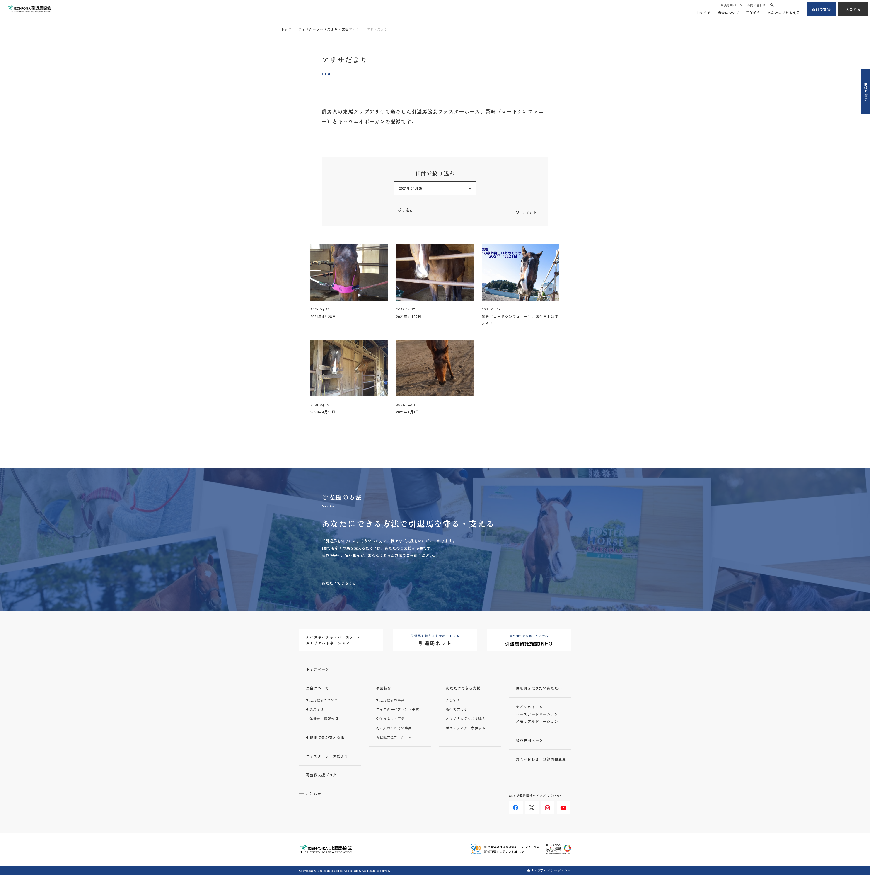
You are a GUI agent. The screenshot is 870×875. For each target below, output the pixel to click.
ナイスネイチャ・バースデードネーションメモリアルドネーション (537, 714)
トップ (286, 29)
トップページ (317, 669)
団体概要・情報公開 (322, 718)
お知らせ (703, 12)
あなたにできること (339, 583)
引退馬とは (315, 709)
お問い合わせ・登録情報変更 (541, 759)
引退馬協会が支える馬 (325, 737)
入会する (853, 9)
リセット (529, 212)
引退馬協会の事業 (390, 700)
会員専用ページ (731, 5)
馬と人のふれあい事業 (394, 728)
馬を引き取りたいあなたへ (539, 688)
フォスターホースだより (327, 756)
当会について (728, 12)
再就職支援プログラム (394, 737)
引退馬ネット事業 (390, 718)
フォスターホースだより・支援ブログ (329, 29)
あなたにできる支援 (783, 12)
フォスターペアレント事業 (397, 709)
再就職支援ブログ (321, 775)
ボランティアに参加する (466, 728)
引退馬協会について (322, 700)
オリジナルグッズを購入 (466, 718)
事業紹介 (753, 12)
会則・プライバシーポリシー (549, 870)
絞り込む (405, 210)
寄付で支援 (821, 9)
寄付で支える (456, 709)
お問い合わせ (756, 5)
